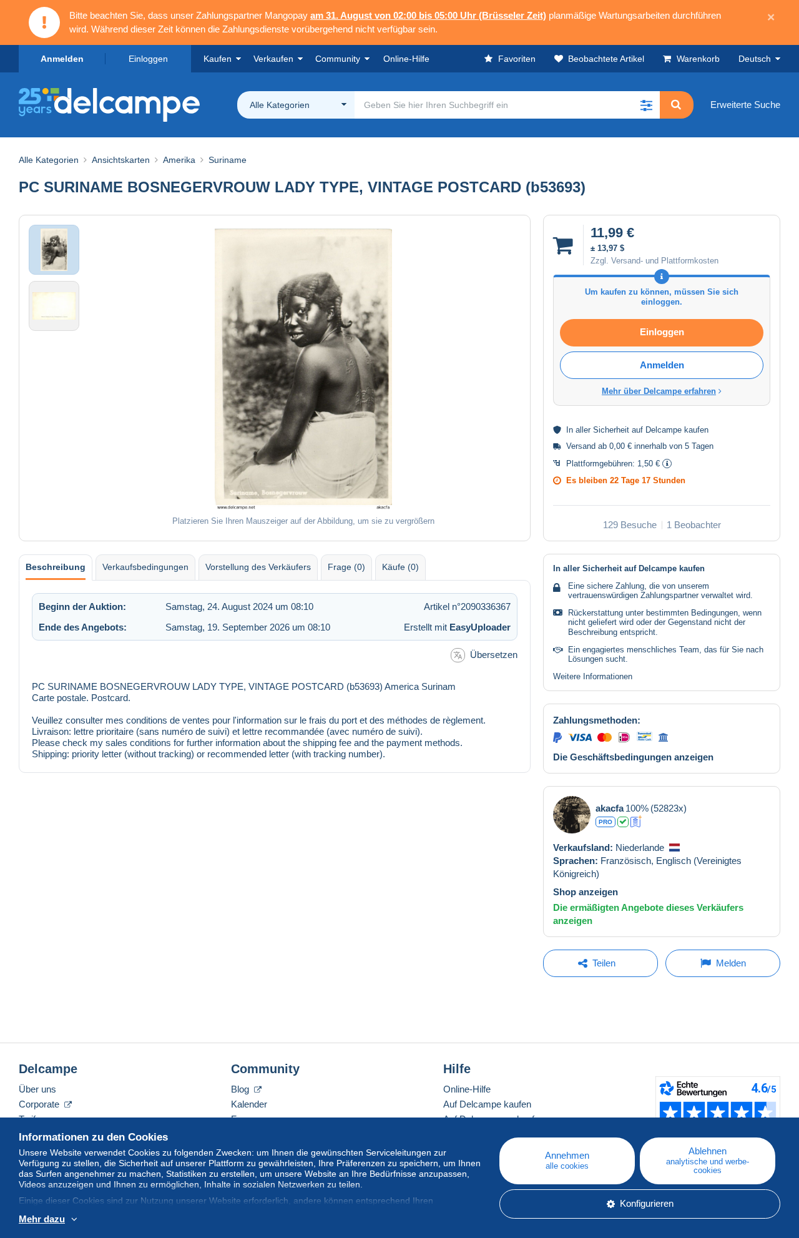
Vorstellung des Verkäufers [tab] (258, 567)
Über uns (37, 1089)
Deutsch (754, 59)
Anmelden (62, 59)
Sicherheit (611, 430)
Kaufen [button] (217, 59)
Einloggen (148, 59)
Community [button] (337, 59)
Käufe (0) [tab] (400, 567)
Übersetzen (493, 654)
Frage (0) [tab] (346, 567)
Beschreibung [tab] (56, 567)
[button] (646, 105)
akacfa (610, 808)
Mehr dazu (42, 1219)
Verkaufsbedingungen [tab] (145, 567)
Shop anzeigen (585, 892)
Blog (241, 1089)
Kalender (249, 1104)
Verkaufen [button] (273, 59)
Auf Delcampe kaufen (487, 1104)
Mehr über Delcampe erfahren (659, 391)
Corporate (40, 1104)
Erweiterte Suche (745, 104)
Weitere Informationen (592, 676)
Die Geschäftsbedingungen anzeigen (633, 757)
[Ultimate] (636, 821)
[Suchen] (676, 105)
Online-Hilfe (467, 1089)
